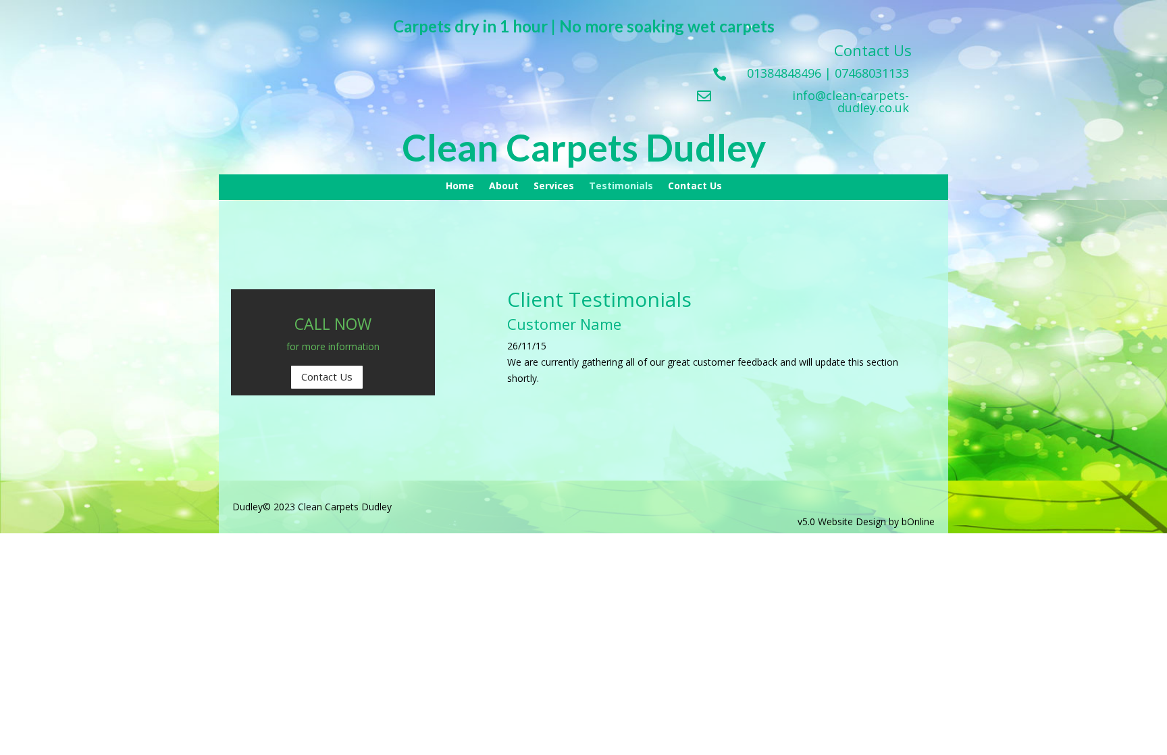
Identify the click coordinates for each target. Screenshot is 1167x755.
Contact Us (695, 186)
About (504, 186)
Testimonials (621, 186)
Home (460, 186)
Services (554, 186)
